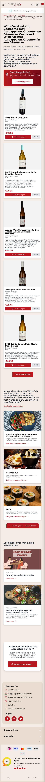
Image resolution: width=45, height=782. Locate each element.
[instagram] (14, 718)
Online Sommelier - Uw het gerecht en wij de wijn (19, 611)
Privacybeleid (33, 778)
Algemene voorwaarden (16, 778)
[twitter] (20, 718)
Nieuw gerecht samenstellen (24, 526)
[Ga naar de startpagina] (14, 5)
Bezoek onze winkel (22, 664)
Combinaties (21, 15)
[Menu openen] (3, 4)
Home (4, 15)
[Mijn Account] (37, 5)
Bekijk (36, 137)
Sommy (11, 15)
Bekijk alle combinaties (13, 406)
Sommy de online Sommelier (20, 575)
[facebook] (7, 718)
